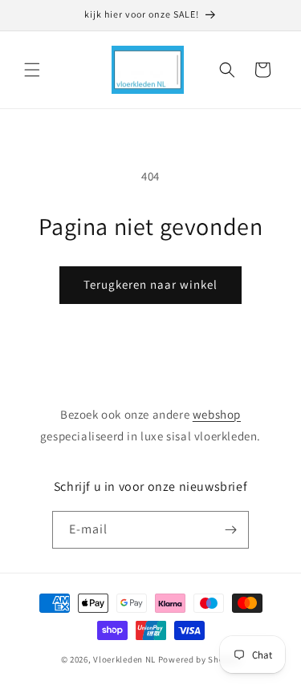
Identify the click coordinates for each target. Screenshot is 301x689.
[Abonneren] (230, 530)
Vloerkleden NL (124, 659)
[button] (32, 69)
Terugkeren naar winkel (150, 284)
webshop (217, 414)
